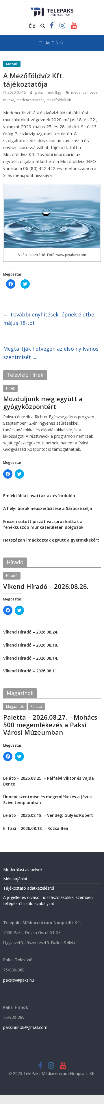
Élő (32, 26)
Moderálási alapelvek (22, 869)
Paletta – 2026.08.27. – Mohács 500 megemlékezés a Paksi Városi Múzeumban (50, 725)
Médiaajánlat (15, 879)
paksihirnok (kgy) (49, 92)
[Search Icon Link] (43, 26)
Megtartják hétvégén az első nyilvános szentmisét (51, 353)
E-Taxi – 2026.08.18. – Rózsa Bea (35, 828)
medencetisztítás (30, 99)
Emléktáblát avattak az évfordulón (39, 495)
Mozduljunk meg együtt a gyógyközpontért (43, 402)
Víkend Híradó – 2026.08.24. (30, 632)
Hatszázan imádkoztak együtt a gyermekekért (51, 540)
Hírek (10, 388)
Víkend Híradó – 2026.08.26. (45, 586)
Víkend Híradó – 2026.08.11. (30, 671)
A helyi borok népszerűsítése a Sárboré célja (47, 508)
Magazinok (15, 706)
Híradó (12, 575)
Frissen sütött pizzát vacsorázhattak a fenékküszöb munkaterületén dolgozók (43, 524)
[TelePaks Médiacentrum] (52, 9)
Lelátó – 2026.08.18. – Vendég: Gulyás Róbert (48, 815)
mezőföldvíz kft (59, 99)
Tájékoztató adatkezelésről (28, 888)
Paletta (36, 706)
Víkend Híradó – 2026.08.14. (30, 658)
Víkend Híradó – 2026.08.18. (30, 645)
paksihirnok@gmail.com (25, 1027)
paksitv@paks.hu (18, 980)
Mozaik (12, 63)
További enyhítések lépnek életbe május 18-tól (48, 318)
